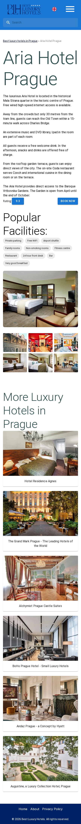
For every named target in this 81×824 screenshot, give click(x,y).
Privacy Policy (52, 809)
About (34, 809)
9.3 (18, 201)
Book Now (68, 201)
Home (23, 809)
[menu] (70, 9)
